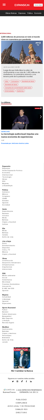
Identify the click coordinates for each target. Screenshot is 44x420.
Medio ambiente (8, 275)
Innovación (6, 286)
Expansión (6, 166)
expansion (32, 381)
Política (30, 13)
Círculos (5, 215)
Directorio (21, 413)
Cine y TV (6, 250)
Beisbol (5, 312)
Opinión (5, 203)
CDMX (4, 198)
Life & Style (6, 241)
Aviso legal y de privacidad (21, 406)
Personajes (6, 335)
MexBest (5, 327)
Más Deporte (7, 318)
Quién (4, 209)
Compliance (21, 403)
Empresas (22, 13)
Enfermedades (9, 91)
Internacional (7, 175)
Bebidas (5, 331)
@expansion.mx (22, 381)
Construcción (7, 260)
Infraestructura (8, 265)
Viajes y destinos (9, 333)
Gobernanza (7, 280)
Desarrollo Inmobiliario (11, 263)
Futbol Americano (9, 314)
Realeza (5, 213)
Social (4, 278)
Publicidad (21, 400)
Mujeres (5, 183)
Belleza (5, 220)
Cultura (5, 224)
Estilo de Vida (8, 340)
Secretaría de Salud (28, 81)
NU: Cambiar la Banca (22, 371)
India (6, 81)
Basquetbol (7, 316)
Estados (5, 200)
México (5, 194)
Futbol (4, 310)
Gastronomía (7, 329)
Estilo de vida (7, 237)
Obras (4, 179)
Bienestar (6, 337)
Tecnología (5, 131)
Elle (3, 228)
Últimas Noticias (11, 13)
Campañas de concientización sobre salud (18, 88)
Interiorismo (7, 269)
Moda (4, 218)
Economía (38, 13)
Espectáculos (7, 211)
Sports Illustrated (9, 307)
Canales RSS (21, 409)
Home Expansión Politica (12, 170)
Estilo (4, 243)
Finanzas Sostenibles (11, 284)
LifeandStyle (7, 185)
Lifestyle (6, 320)
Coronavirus (15, 81)
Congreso (6, 196)
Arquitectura (7, 267)
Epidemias (20, 91)
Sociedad (6, 205)
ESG (3, 181)
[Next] (40, 116)
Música (5, 252)
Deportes (6, 248)
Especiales (6, 303)
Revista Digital (38, 5)
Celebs (5, 235)
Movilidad (6, 282)
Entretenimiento (8, 245)
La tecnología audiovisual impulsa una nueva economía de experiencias (19, 135)
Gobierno (6, 192)
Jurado (5, 342)
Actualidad (6, 297)
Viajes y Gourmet (9, 222)
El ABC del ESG (8, 288)
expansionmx (14, 381)
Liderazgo (6, 299)
